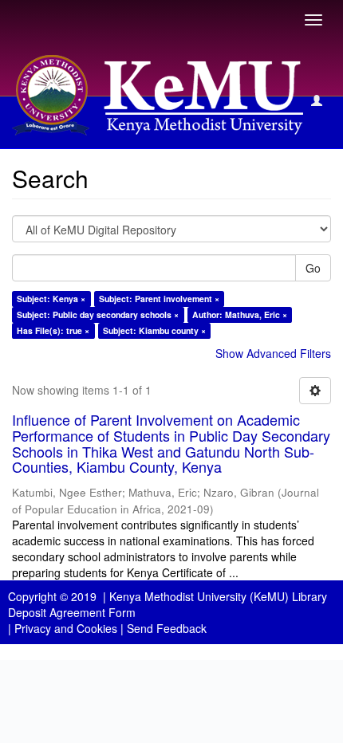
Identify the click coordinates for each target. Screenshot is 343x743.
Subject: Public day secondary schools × (98, 314)
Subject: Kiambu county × (154, 330)
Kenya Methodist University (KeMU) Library (218, 596)
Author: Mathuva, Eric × (239, 314)
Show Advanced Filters (273, 353)
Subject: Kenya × (51, 299)
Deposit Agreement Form (72, 612)
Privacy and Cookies (65, 628)
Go (313, 268)
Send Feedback (167, 628)
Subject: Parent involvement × (159, 299)
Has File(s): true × (53, 330)
